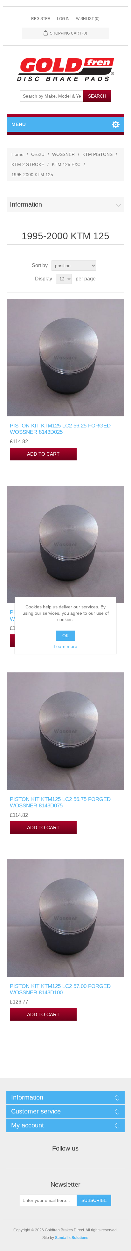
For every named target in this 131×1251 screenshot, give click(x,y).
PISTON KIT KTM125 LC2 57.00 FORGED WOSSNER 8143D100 (60, 989)
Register (41, 18)
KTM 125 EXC (66, 164)
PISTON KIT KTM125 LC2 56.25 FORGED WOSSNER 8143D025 (60, 429)
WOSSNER (63, 154)
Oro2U (38, 154)
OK (65, 635)
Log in (63, 18)
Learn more (65, 646)
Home (17, 154)
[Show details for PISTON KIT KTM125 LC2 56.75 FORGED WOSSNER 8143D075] (66, 731)
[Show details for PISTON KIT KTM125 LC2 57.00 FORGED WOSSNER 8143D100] (66, 918)
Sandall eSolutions (71, 1237)
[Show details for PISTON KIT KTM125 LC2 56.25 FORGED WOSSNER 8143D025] (66, 357)
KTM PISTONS (97, 154)
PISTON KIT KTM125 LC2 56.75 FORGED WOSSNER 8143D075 (60, 802)
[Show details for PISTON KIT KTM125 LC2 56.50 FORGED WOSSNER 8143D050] (66, 544)
